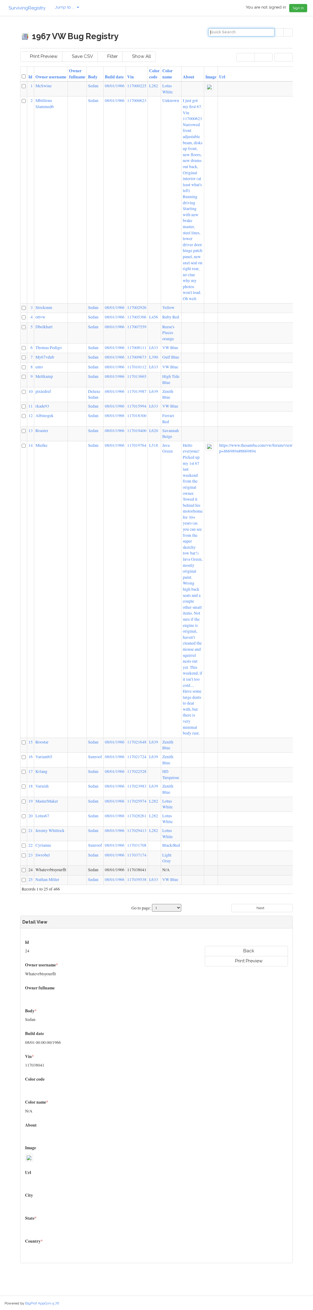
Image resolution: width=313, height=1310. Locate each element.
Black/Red (171, 845)
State (31, 1218)
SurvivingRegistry (26, 8)
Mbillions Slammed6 (44, 103)
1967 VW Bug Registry (74, 36)
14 (30, 445)
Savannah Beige (170, 433)
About (188, 77)
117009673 (136, 357)
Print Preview (43, 56)
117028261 (136, 816)
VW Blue (170, 347)
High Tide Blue (170, 379)
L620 (153, 430)
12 (30, 415)
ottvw (40, 317)
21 (30, 830)
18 (30, 786)
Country (34, 1241)
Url (222, 77)
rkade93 (42, 406)
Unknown (170, 100)
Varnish (42, 786)
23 (30, 855)
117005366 (136, 317)
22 (30, 845)
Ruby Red (170, 317)
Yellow (168, 307)
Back (248, 951)
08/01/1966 (114, 85)
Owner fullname (77, 74)
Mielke (41, 445)
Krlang (41, 771)
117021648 (136, 742)
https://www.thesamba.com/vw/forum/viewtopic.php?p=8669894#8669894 (264, 448)
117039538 (136, 879)
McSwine (43, 85)
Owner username (50, 77)
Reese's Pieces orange (168, 332)
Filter (112, 56)
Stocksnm (43, 307)
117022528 (136, 771)
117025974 (136, 801)
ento (39, 367)
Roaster (41, 430)
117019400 (136, 430)
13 (30, 430)
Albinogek (44, 415)
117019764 (136, 445)
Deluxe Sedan (94, 394)
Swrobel (42, 855)
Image (210, 77)
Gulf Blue (170, 357)
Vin (130, 77)
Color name (167, 74)
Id (30, 77)
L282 (153, 85)
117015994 (136, 406)
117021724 (136, 756)
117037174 (136, 855)
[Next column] (263, 57)
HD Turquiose (170, 774)
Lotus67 (42, 816)
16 (30, 756)
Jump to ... (65, 7)
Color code (154, 74)
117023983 (136, 786)
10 (30, 391)
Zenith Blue (167, 394)
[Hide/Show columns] (283, 57)
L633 (153, 347)
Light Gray (166, 858)
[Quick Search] (279, 32)
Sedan (93, 85)
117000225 (136, 85)
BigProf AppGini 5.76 (42, 1303)
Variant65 (43, 756)
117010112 (136, 367)
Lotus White (167, 89)
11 (30, 406)
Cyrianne (43, 845)
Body (93, 77)
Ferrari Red (168, 418)
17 (30, 771)
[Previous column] (245, 57)
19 (30, 801)
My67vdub (44, 357)
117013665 (136, 376)
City (29, 1195)
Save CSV (82, 56)
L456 (153, 317)
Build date (114, 77)
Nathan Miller (47, 879)
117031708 (136, 845)
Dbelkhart (44, 326)
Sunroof (95, 756)
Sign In (298, 8)
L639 (153, 391)
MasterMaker (46, 801)
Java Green (167, 448)
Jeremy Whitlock (49, 830)
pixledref (43, 391)
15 (30, 742)
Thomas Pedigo (48, 347)
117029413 (136, 830)
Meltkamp (44, 376)
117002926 (136, 307)
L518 (153, 445)
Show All (141, 56)
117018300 (136, 415)
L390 (153, 357)
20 (30, 816)
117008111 (136, 347)
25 (30, 879)
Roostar (42, 742)
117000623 (136, 100)
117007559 (136, 326)
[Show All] (288, 32)
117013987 (136, 391)
